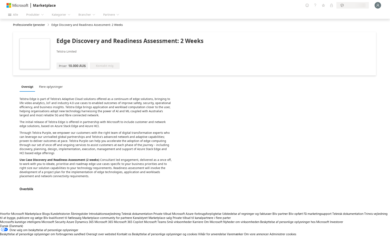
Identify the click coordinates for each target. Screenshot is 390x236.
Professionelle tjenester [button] (29, 25)
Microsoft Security (53, 222)
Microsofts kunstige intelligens (20, 222)
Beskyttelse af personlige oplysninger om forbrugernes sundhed (42, 234)
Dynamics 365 (84, 222)
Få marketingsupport (318, 214)
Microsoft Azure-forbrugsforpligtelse (197, 214)
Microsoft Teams (155, 222)
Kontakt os (124, 234)
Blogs (46, 214)
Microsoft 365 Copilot (128, 222)
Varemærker (235, 234)
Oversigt (27, 87)
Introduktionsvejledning (105, 214)
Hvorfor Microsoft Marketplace (20, 214)
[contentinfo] (48, 24)
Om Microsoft (213, 222)
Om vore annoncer (256, 234)
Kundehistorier (60, 214)
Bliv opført (296, 214)
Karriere (198, 222)
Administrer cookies (283, 234)
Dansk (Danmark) (11, 226)
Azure (70, 222)
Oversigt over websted (101, 234)
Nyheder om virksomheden (241, 222)
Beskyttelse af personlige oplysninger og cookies (164, 234)
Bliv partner (280, 214)
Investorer (336, 222)
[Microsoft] (17, 5)
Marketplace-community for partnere (107, 218)
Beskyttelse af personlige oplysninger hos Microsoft (294, 222)
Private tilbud (162, 214)
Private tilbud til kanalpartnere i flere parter (202, 218)
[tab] (28, 86)
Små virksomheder (179, 222)
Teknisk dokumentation (137, 214)
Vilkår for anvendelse (212, 234)
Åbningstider (79, 214)
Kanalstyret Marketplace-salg (152, 218)
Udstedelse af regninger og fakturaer (247, 214)
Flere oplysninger (51, 87)
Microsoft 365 (103, 222)
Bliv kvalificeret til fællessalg (62, 218)
